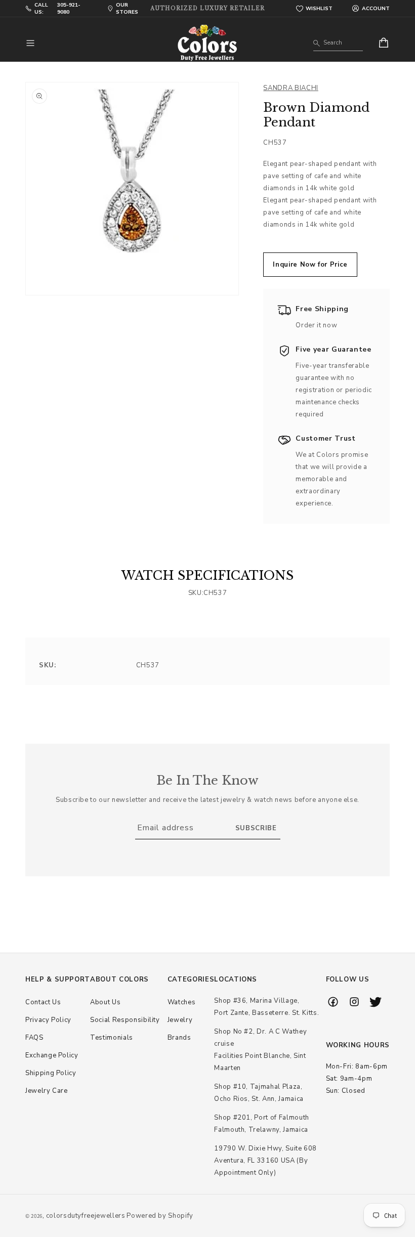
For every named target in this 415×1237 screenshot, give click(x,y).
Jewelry (180, 1020)
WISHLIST (319, 8)
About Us (105, 1002)
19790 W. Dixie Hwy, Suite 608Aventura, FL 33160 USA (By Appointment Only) (265, 1160)
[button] (30, 43)
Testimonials (111, 1037)
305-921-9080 (57, 9)
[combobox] (338, 43)
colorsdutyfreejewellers (86, 1215)
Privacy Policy (48, 1020)
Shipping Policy (50, 1073)
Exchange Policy (51, 1055)
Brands (179, 1037)
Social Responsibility (125, 1020)
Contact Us (43, 1002)
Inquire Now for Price (310, 264)
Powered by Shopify (160, 1215)
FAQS (34, 1037)
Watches (182, 1002)
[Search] (317, 43)
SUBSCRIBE (256, 828)
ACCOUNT (376, 9)
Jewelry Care (46, 1090)
